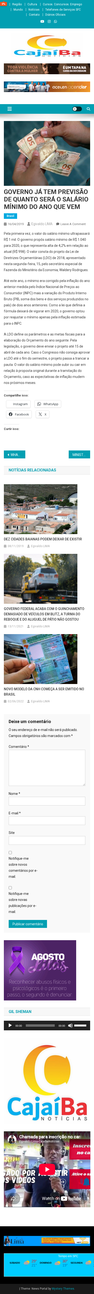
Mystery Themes (63, 1288)
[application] (47, 1025)
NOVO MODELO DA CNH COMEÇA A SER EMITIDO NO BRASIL (44, 691)
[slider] (81, 1025)
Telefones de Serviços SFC (63, 9)
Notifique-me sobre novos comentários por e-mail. (23, 868)
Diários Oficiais (55, 14)
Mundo (18, 9)
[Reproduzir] (10, 1025)
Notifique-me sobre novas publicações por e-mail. (22, 903)
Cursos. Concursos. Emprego (62, 4)
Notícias (34, 9)
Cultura (32, 4)
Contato (34, 14)
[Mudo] (70, 1025)
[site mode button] (77, 109)
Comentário (19, 747)
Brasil (10, 216)
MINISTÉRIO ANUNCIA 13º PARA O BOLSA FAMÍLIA (81, 455)
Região (17, 4)
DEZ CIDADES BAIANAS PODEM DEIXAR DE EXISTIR (43, 539)
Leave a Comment (73, 224)
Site (12, 833)
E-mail (15, 813)
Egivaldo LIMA (42, 224)
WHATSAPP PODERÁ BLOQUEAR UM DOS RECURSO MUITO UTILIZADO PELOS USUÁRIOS (18, 455)
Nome (14, 794)
